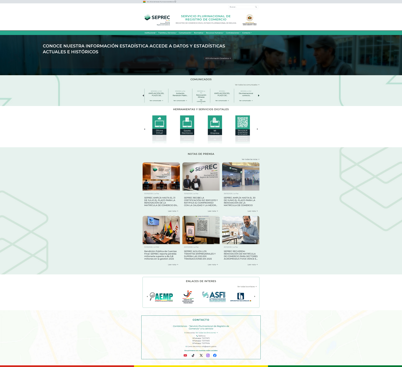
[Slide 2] (199, 72)
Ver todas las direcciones (205, 333)
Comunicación (185, 33)
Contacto (246, 33)
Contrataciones (232, 33)
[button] (258, 96)
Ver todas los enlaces (246, 287)
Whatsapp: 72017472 (201, 338)
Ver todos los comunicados (246, 85)
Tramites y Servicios (167, 33)
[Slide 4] (206, 72)
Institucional (150, 33)
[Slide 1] (195, 72)
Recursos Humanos (214, 33)
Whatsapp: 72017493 (201, 341)
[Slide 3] (202, 72)
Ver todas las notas (250, 159)
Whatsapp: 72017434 (201, 343)
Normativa (198, 33)
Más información (222, 59)
